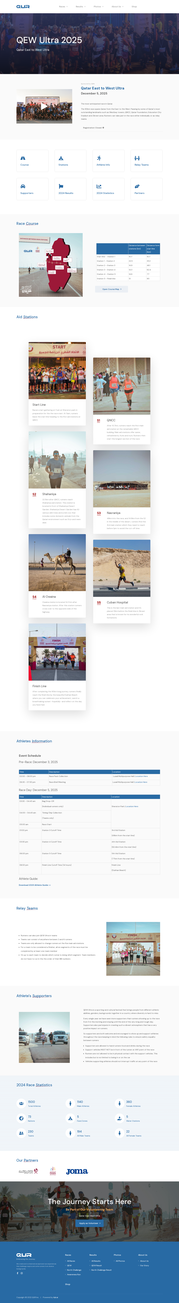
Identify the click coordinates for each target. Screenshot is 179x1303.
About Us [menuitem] (142, 1255)
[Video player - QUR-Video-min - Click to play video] (44, 106)
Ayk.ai (55, 1297)
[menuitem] (71, 1261)
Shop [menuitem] (67, 1284)
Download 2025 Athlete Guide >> (35, 885)
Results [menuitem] (93, 1255)
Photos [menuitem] (117, 1255)
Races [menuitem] (68, 1255)
